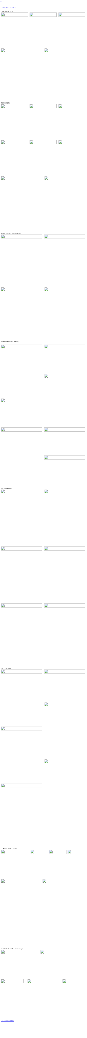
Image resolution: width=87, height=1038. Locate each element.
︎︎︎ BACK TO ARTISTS (8, 7)
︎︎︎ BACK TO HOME (7, 1021)
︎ (1, 1)
